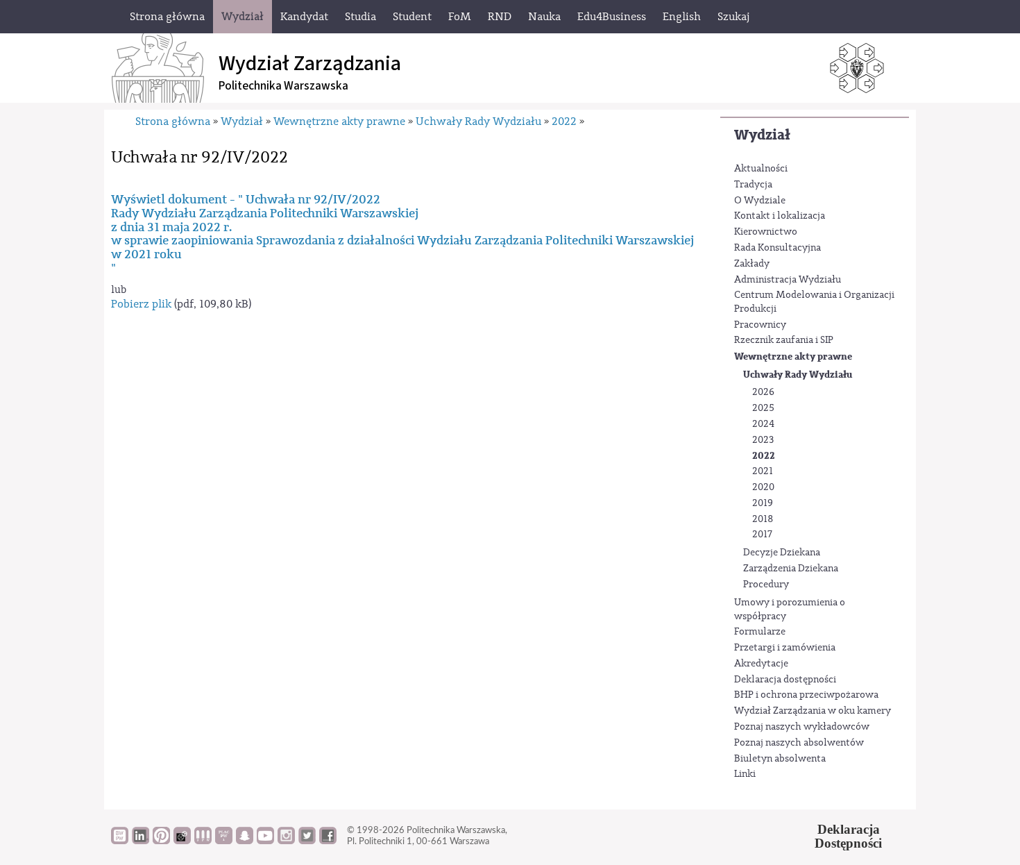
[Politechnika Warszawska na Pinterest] (161, 841)
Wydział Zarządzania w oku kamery (812, 711)
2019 (762, 503)
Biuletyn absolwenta (780, 759)
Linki (745, 774)
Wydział (762, 135)
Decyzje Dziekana (781, 552)
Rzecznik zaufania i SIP (783, 340)
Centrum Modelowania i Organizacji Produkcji (814, 302)
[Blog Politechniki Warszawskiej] (223, 841)
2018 (763, 519)
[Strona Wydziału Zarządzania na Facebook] (328, 841)
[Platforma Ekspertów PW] (182, 841)
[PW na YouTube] (265, 841)
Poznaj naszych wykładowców (801, 727)
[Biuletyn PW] (203, 841)
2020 (763, 487)
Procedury (766, 584)
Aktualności (761, 168)
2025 (763, 408)
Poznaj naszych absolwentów (799, 743)
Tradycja (753, 184)
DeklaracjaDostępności (848, 836)
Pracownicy (760, 325)
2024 (763, 424)
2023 (763, 440)
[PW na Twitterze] (307, 841)
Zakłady (752, 264)
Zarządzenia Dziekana (790, 568)
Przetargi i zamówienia (784, 647)
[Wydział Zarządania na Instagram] (286, 841)
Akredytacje (761, 663)
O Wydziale (759, 200)
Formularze (759, 631)
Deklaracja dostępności (785, 679)
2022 (763, 455)
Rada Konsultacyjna (777, 248)
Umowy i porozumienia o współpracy (789, 609)
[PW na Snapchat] (244, 841)
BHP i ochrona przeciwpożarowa (806, 695)
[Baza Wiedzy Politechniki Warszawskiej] (119, 841)
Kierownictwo (765, 232)
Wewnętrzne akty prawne (793, 356)
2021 (762, 471)
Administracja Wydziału (787, 280)
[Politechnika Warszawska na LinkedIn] (140, 841)
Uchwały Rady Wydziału (797, 374)
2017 (762, 534)
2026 (763, 392)
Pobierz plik (141, 304)
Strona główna (172, 121)
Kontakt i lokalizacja (779, 216)
